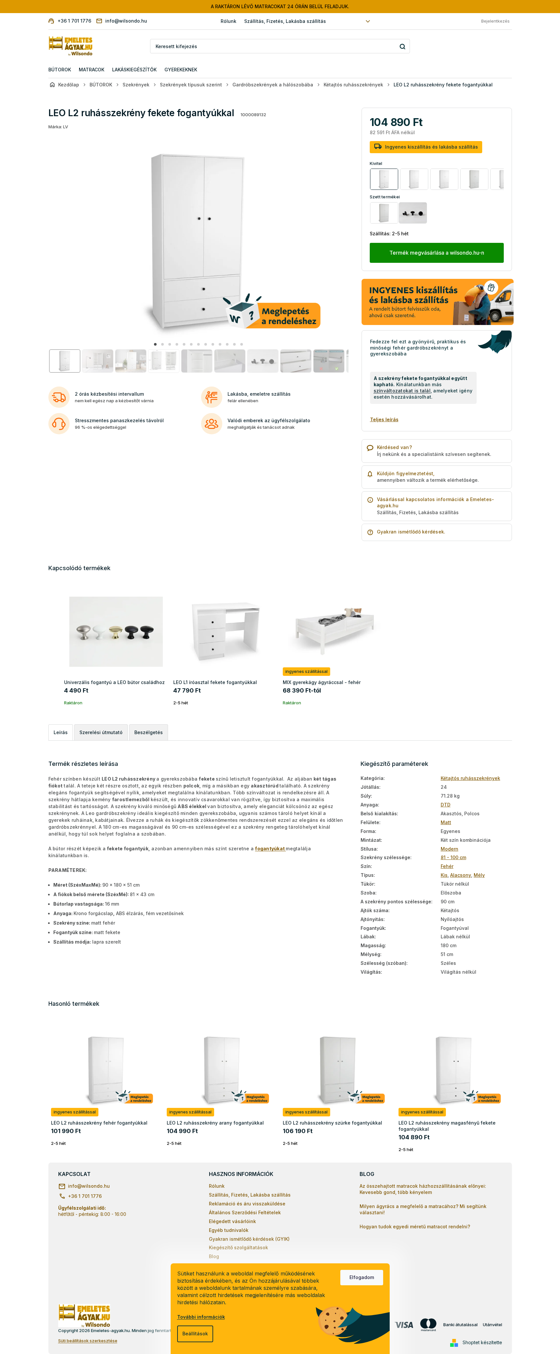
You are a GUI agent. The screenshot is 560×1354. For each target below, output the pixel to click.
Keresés (402, 46)
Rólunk (228, 21)
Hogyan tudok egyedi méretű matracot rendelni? (415, 1226)
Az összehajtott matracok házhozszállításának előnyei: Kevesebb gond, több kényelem (423, 1189)
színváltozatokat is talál (402, 390)
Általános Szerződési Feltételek (245, 1212)
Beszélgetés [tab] (148, 732)
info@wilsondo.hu (89, 1186)
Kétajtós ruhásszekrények (470, 778)
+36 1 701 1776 (85, 1196)
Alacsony (460, 875)
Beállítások (195, 1333)
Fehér (447, 866)
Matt (446, 822)
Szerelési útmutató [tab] (101, 732)
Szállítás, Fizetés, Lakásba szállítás (285, 21)
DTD (445, 804)
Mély (479, 875)
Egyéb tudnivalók (228, 1230)
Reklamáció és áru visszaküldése (247, 1203)
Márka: (58, 126)
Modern (449, 849)
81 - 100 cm (453, 857)
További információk (201, 1317)
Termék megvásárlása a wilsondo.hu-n (436, 252)
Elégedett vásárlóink (232, 1221)
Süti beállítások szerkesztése (87, 1340)
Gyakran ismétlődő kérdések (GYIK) (249, 1239)
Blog (214, 1256)
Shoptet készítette (482, 1342)
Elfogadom (361, 1277)
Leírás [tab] (61, 732)
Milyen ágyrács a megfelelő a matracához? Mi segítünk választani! (423, 1209)
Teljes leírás (384, 419)
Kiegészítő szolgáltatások (238, 1247)
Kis (444, 875)
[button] (155, 344)
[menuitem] (59, 70)
